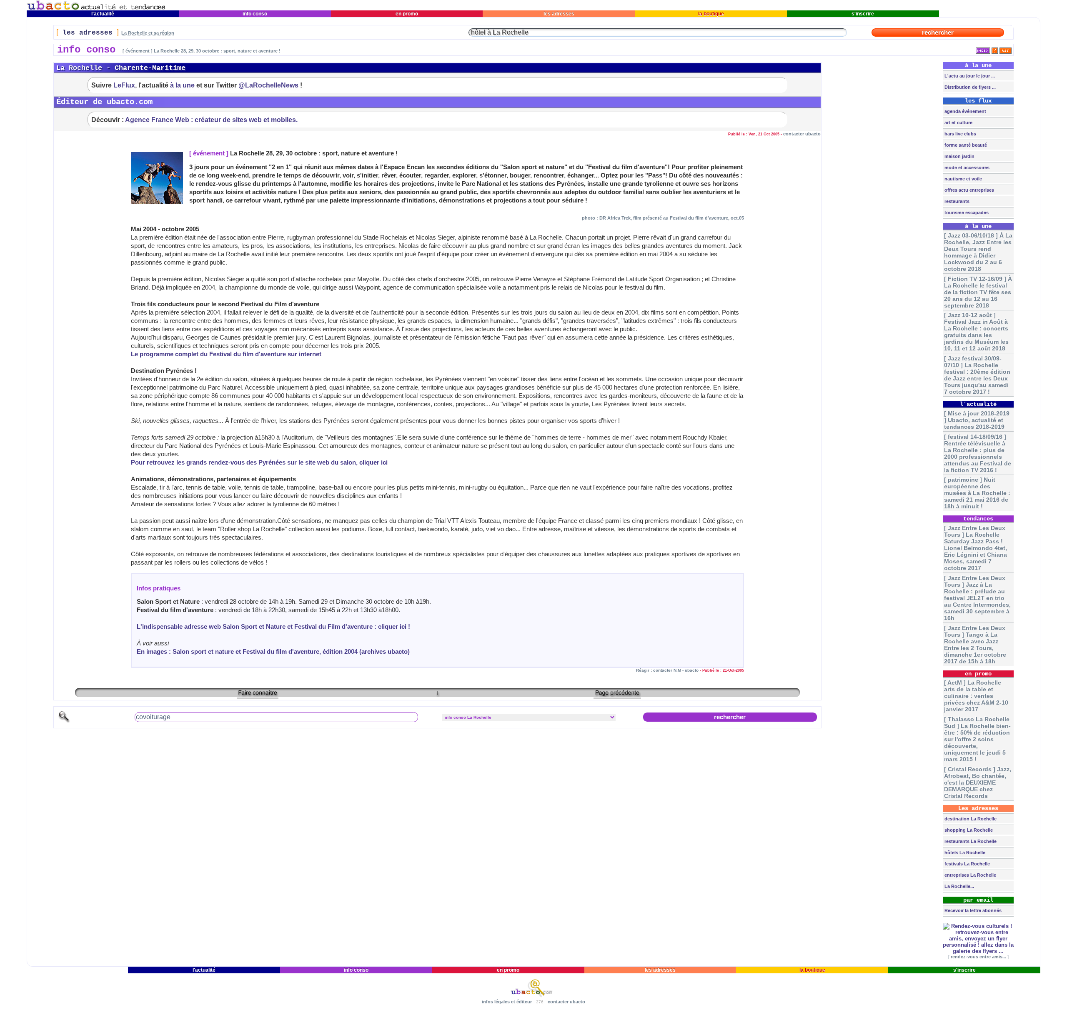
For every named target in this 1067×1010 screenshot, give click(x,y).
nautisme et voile (962, 178)
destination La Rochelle (970, 818)
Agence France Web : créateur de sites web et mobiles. (211, 119)
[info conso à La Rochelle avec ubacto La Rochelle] (96, 8)
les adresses (559, 14)
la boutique (711, 14)
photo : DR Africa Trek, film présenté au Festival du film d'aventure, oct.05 (663, 217)
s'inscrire (862, 14)
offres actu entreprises (968, 190)
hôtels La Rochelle (964, 852)
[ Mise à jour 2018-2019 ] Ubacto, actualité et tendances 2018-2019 (976, 420)
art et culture (957, 122)
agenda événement (964, 111)
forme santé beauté (965, 145)
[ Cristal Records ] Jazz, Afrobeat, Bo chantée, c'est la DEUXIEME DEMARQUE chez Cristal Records (977, 782)
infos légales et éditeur (507, 1001)
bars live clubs (959, 133)
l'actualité (102, 14)
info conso (254, 14)
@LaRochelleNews (268, 85)
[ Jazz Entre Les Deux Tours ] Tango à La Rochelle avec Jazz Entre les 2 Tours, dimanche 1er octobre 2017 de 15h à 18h (975, 645)
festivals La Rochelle (966, 863)
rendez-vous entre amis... (978, 956)
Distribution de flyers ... (969, 87)
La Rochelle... (958, 886)
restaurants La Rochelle (970, 841)
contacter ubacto (802, 133)
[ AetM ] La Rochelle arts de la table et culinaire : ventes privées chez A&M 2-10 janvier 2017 (976, 695)
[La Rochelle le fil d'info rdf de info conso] (1005, 49)
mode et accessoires (966, 167)
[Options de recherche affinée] (64, 721)
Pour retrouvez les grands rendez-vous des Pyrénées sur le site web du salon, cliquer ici (259, 462)
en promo (406, 14)
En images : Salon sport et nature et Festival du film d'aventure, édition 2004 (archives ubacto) (273, 651)
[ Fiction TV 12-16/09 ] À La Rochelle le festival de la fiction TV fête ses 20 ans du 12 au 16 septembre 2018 (978, 292)
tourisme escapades (966, 212)
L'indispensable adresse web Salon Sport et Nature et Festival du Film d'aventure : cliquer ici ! (273, 626)
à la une (182, 85)
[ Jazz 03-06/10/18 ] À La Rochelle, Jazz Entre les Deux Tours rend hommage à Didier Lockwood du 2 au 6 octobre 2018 (978, 252)
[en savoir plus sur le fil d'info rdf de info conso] (995, 49)
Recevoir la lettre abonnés (972, 910)
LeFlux (124, 85)
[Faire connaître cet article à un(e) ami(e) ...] (257, 695)
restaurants (956, 201)
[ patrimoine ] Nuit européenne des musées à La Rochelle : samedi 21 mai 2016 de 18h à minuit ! (977, 493)
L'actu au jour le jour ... (969, 75)
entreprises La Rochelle (969, 875)
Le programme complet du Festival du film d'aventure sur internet (226, 354)
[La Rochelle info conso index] (983, 49)
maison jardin (958, 156)
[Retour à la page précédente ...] (617, 695)
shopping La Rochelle (968, 830)
